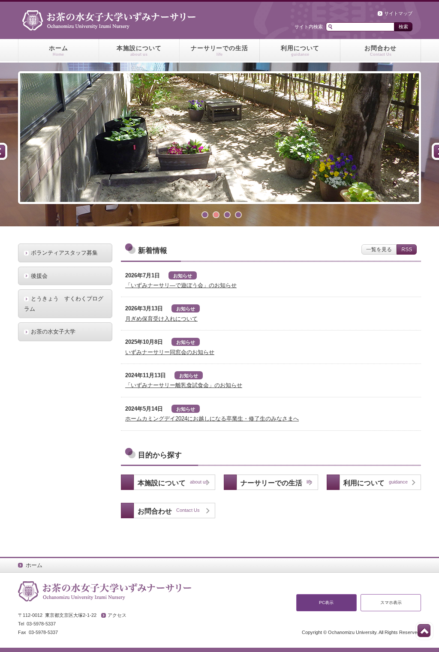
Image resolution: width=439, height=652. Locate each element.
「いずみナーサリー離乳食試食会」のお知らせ (183, 385)
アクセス (117, 615)
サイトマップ (398, 13)
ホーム (58, 51)
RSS (406, 249)
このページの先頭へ (424, 630)
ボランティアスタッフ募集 (64, 252)
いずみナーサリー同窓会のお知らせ (169, 352)
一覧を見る (379, 249)
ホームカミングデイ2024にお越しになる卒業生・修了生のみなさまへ (212, 418)
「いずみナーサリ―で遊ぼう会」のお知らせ (181, 285)
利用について (300, 51)
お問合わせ (380, 51)
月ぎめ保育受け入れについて (161, 318)
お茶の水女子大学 (53, 331)
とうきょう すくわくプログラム (63, 303)
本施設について (139, 51)
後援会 (39, 276)
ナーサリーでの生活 (220, 51)
